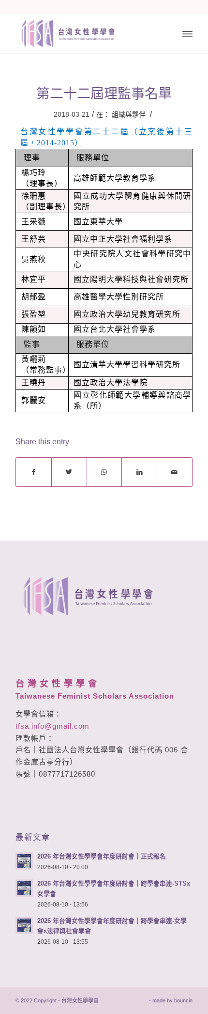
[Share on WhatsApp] (104, 472)
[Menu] (187, 33)
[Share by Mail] (174, 472)
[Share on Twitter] (69, 472)
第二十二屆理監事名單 (104, 93)
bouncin (183, 1000)
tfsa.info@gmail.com (52, 726)
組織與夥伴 (129, 114)
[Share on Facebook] (33, 472)
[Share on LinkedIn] (139, 472)
